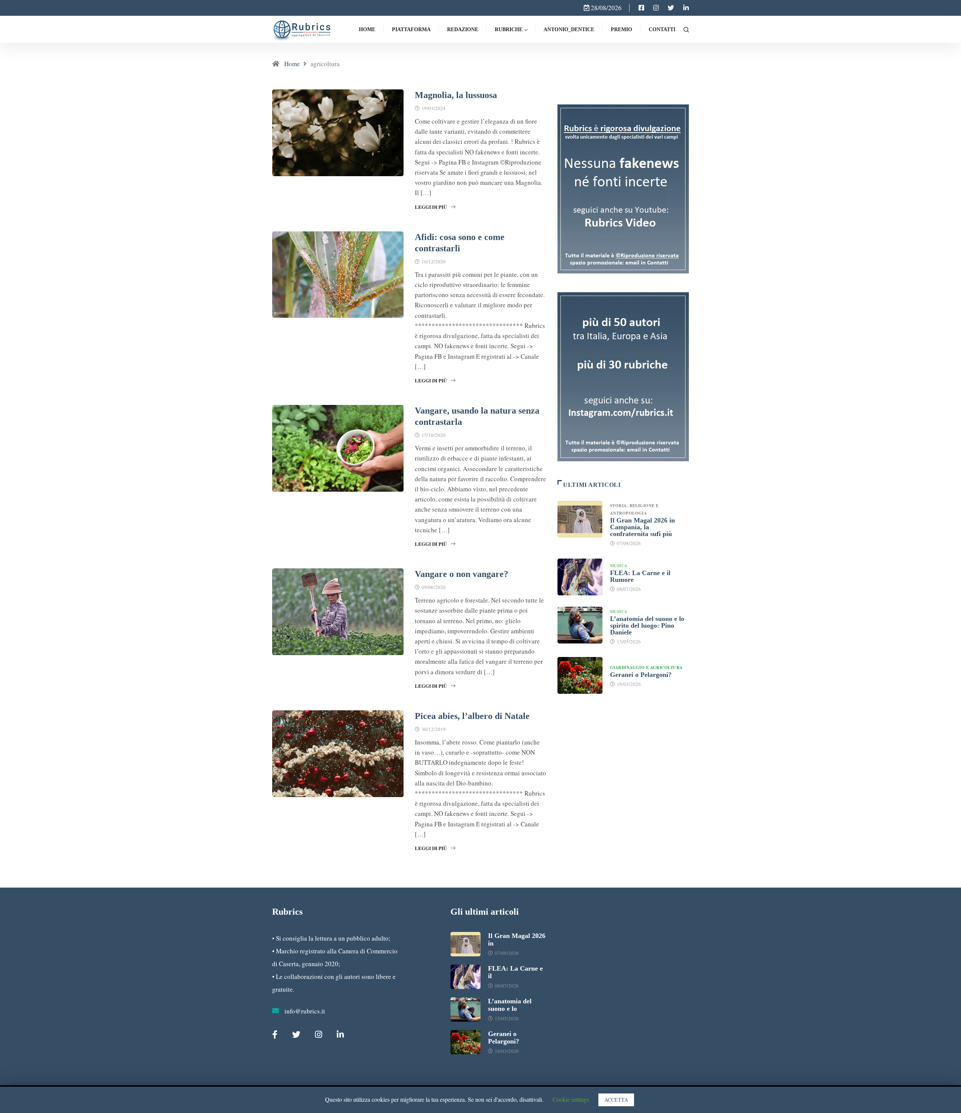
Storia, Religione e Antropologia (634, 509)
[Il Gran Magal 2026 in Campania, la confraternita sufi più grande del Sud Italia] (580, 519)
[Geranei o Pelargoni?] (580, 675)
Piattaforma (411, 29)
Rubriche (509, 29)
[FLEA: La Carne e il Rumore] (580, 577)
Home (367, 29)
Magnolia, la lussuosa (456, 95)
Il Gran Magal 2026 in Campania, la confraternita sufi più (642, 527)
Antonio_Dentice (569, 29)
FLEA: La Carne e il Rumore (640, 576)
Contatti (662, 29)
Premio (621, 29)
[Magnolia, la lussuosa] (641, 8)
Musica (619, 566)
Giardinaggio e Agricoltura (646, 667)
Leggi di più (431, 206)
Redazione (462, 29)
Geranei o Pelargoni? (641, 674)
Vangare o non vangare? (461, 574)
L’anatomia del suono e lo (510, 1004)
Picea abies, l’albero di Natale (472, 716)
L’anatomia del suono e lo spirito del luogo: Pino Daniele (647, 625)
